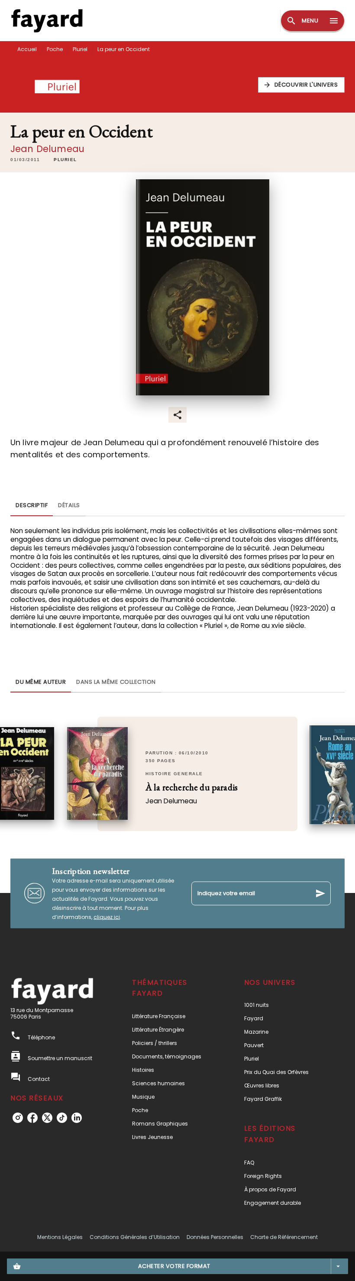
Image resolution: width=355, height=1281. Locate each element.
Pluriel (80, 49)
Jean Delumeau (47, 148)
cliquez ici (107, 916)
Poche (55, 49)
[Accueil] (46, 20)
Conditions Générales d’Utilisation (135, 1237)
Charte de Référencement (284, 1237)
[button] (301, 85)
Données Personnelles (215, 1237)
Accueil (27, 49)
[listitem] (17, 1117)
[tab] (31, 505)
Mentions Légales (60, 1237)
